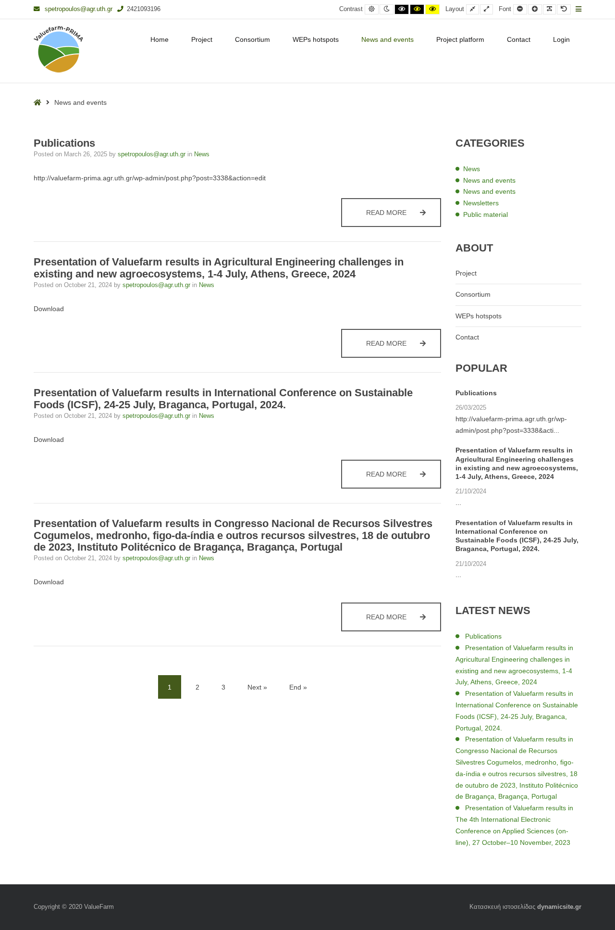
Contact (518, 39)
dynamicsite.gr (559, 907)
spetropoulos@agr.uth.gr (78, 9)
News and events (387, 39)
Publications (64, 143)
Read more (403, 212)
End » (298, 687)
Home (159, 39)
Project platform (460, 39)
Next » (257, 687)
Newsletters (481, 203)
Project (201, 39)
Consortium (252, 39)
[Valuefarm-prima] (58, 49)
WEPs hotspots (316, 39)
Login (561, 39)
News (201, 154)
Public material (485, 214)
